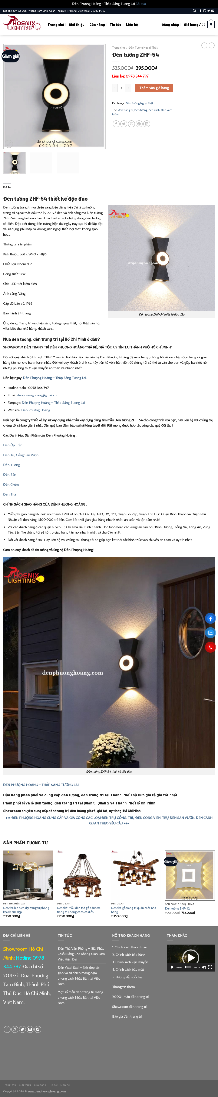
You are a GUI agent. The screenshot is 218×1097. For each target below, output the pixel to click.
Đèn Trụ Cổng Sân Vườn (21, 455)
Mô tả (7, 187)
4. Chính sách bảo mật (128, 969)
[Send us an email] (212, 10)
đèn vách (154, 110)
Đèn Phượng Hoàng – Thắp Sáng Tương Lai (53, 403)
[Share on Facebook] (116, 123)
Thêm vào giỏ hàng (154, 88)
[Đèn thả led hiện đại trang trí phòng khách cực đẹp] (28, 875)
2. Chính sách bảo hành (128, 955)
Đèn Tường (11, 465)
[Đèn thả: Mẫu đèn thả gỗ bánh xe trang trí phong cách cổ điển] (82, 875)
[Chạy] (172, 967)
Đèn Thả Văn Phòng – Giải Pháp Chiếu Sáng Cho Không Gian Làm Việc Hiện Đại (81, 953)
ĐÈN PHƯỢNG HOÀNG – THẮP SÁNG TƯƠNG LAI (41, 785)
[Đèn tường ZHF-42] (190, 876)
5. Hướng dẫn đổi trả (127, 977)
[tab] (7, 187)
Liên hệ (132, 25)
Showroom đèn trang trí (129, 1007)
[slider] (188, 967)
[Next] (98, 96)
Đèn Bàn (9, 475)
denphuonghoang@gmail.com (38, 395)
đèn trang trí (125, 110)
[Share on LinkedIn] (146, 123)
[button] (190, 957)
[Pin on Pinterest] (139, 123)
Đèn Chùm (11, 485)
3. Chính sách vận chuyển (130, 962)
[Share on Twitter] (123, 123)
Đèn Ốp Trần (12, 445)
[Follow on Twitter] (208, 10)
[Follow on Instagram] (204, 10)
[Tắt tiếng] (204, 967)
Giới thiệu (77, 25)
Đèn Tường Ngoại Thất (143, 47)
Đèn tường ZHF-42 (177, 908)
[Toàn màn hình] (210, 967)
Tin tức (115, 25)
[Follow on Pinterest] (37, 1029)
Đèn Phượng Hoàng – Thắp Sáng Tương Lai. (55, 378)
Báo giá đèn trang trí (127, 1016)
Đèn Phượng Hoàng (35, 410)
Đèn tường (140, 110)
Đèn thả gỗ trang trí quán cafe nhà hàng (133, 910)
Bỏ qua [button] (141, 4)
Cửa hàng (97, 25)
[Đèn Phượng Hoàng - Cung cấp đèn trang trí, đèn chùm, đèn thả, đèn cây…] (22, 24)
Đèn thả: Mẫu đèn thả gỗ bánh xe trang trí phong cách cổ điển (78, 910)
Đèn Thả (9, 494)
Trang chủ (55, 25)
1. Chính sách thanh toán (129, 947)
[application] (191, 958)
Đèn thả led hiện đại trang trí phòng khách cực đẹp (26, 910)
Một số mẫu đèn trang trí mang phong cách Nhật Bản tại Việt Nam (80, 997)
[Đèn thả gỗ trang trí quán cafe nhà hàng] (136, 875)
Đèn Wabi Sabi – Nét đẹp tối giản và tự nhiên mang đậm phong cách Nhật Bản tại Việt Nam (79, 976)
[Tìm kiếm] (194, 11)
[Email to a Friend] (131, 123)
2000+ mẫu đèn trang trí (130, 997)
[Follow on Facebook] (200, 10)
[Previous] (10, 96)
